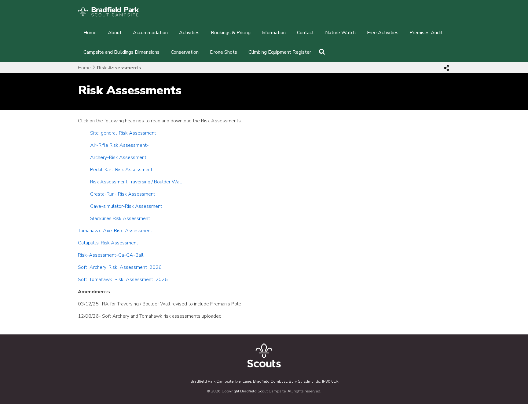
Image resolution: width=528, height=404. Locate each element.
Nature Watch (340, 32)
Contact (305, 32)
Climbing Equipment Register (279, 52)
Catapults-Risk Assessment (108, 243)
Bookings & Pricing (231, 32)
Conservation (185, 52)
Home (90, 32)
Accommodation (150, 32)
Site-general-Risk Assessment (123, 133)
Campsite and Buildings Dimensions (121, 52)
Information (274, 32)
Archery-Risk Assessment (118, 157)
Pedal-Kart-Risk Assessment (121, 169)
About (115, 32)
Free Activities (382, 32)
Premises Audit (426, 32)
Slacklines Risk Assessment (120, 218)
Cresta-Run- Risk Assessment (122, 194)
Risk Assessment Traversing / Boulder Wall (136, 182)
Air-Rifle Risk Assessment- (119, 145)
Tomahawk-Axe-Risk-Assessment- (116, 230)
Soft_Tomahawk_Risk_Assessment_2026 (123, 279)
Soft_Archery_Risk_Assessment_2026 (120, 267)
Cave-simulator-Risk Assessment (126, 206)
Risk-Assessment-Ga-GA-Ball (110, 255)
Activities (189, 32)
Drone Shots (223, 52)
